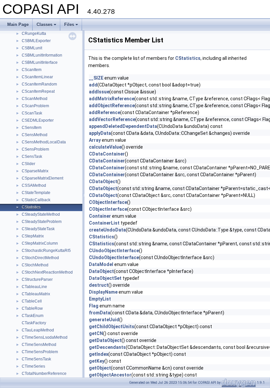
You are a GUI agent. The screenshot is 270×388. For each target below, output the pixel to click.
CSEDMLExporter (38, 120)
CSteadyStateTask (38, 229)
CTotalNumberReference (44, 373)
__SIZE (96, 78)
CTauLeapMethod (38, 330)
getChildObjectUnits (111, 326)
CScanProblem (35, 106)
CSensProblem (35, 149)
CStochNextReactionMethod (47, 272)
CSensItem (31, 127)
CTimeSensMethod (39, 344)
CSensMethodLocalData (44, 142)
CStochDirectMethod (40, 257)
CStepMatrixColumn (40, 243)
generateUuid (104, 319)
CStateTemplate (36, 192)
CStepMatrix (33, 236)
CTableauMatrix (36, 294)
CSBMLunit (32, 48)
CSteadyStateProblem (42, 221)
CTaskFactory (34, 323)
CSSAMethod (34, 185)
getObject (100, 368)
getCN (96, 333)
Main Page (18, 24)
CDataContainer (107, 154)
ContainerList (104, 223)
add (93, 84)
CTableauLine (34, 286)
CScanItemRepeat (38, 91)
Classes (44, 24)
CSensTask (32, 156)
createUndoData (107, 229)
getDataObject (105, 340)
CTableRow (32, 308)
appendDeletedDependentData (123, 126)
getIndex (98, 354)
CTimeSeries (33, 366)
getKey (96, 361)
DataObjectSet (105, 278)
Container (100, 216)
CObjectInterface (108, 202)
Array (95, 140)
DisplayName (103, 292)
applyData (100, 133)
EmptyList (100, 299)
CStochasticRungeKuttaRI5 (46, 250)
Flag (93, 305)
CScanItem (31, 69)
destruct (98, 285)
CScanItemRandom (39, 84)
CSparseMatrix (35, 171)
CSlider (28, 163)
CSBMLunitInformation (42, 55)
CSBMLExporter (36, 40)
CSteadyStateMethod (41, 214)
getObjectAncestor (110, 374)
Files (69, 24)
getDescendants (107, 347)
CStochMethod (35, 265)
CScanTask (32, 113)
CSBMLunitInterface (40, 62)
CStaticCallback (36, 200)
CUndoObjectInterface (114, 250)
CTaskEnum (32, 315)
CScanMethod (34, 98)
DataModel (101, 264)
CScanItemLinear (37, 77)
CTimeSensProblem (40, 352)
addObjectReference (112, 105)
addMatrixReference (111, 98)
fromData (99, 312)
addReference (104, 112)
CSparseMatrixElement (42, 178)
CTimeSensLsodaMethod (45, 337)
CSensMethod (34, 135)
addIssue (99, 91)
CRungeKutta (34, 33)
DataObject (101, 271)
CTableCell (32, 301)
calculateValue (105, 147)
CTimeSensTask (36, 359)
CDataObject (103, 181)
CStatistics (31, 207)
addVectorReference (112, 119)
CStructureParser (37, 279)
